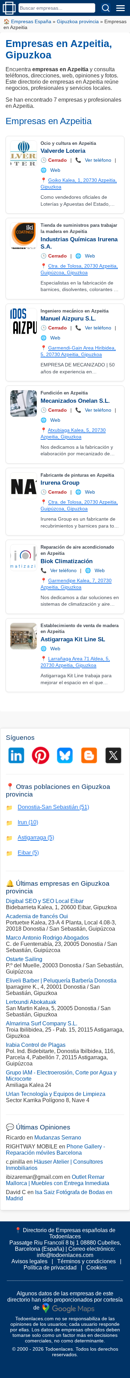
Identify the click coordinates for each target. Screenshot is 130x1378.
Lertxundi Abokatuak (31, 1002)
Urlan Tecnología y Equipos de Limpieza (55, 1094)
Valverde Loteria (63, 151)
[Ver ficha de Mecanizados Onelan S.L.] (23, 403)
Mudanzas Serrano (57, 1137)
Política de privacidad (50, 1267)
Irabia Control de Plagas (36, 1045)
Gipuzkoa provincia (78, 21)
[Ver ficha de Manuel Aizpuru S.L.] (23, 321)
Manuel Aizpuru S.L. (68, 318)
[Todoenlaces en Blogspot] (89, 755)
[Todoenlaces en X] (113, 755)
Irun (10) (28, 822)
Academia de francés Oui (37, 916)
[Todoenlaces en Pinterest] (40, 755)
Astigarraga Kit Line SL (73, 639)
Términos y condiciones (86, 1261)
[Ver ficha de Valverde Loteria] (23, 153)
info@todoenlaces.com (65, 1255)
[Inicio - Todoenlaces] (9, 8)
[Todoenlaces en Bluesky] (64, 755)
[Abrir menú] (120, 8)
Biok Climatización (67, 561)
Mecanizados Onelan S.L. (75, 401)
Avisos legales (29, 1261)
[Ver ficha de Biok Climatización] (23, 557)
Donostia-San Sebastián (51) (53, 807)
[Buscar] (106, 8)
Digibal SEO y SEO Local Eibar (45, 901)
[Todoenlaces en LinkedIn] (16, 755)
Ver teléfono (98, 160)
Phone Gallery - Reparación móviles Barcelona (55, 1150)
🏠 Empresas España (27, 21)
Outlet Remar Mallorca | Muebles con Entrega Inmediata (57, 1180)
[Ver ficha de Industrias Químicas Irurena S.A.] (23, 235)
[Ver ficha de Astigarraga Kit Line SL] (23, 636)
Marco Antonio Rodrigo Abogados (47, 938)
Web (55, 170)
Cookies (96, 1267)
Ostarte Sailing (24, 959)
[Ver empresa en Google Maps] (68, 1307)
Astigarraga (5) (36, 837)
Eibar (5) (28, 853)
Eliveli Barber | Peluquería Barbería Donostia (61, 981)
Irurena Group (60, 482)
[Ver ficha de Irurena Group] (23, 485)
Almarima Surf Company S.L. (41, 1023)
